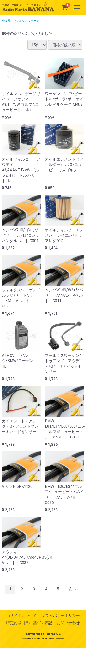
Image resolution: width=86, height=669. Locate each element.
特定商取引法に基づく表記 (29, 623)
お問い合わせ (68, 623)
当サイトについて (21, 615)
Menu (77, 4)
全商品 (6, 21)
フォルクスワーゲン (26, 21)
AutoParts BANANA (43, 634)
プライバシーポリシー (61, 615)
